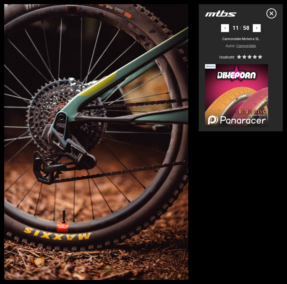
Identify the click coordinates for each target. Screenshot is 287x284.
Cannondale (246, 46)
